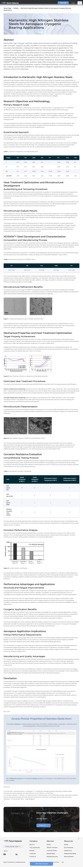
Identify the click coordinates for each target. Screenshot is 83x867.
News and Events (69, 856)
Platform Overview (52, 847)
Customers (33, 853)
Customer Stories (52, 850)
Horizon (35, 778)
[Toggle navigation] (79, 3)
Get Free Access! (41, 864)
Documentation (68, 847)
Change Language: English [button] (12, 846)
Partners (32, 850)
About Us (32, 844)
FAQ (63, 862)
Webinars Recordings (70, 853)
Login (73, 3)
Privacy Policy (55, 862)
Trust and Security (35, 847)
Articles (66, 844)
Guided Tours (68, 850)
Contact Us (43, 825)
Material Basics (51, 853)
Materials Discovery (52, 856)
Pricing (48, 844)
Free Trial (63, 3)
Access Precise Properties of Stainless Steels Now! (41, 718)
